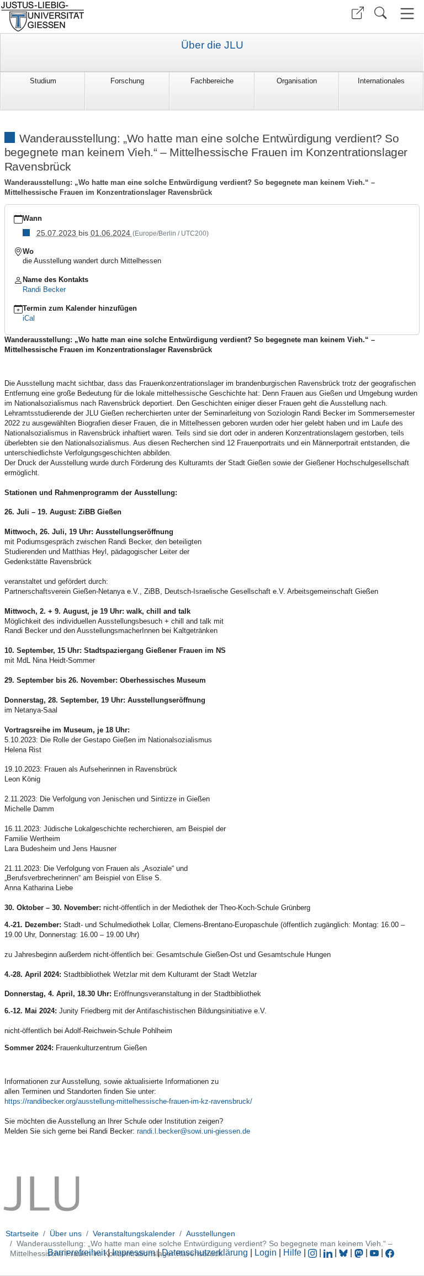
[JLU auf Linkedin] (329, 1252)
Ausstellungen (210, 1233)
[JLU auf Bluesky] (344, 1252)
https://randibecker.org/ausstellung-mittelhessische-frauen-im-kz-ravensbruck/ (129, 1101)
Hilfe (292, 1252)
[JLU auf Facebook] (389, 1252)
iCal (29, 318)
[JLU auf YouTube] (374, 1252)
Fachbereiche (212, 81)
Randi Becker (44, 289)
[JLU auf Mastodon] (359, 1252)
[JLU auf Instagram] (313, 1252)
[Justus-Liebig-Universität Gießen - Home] (104, 16)
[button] (358, 13)
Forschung (127, 81)
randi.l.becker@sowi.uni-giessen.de (193, 1131)
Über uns (66, 1233)
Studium (43, 81)
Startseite (22, 1233)
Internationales (381, 81)
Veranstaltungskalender (134, 1233)
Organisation (297, 81)
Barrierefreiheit (76, 1252)
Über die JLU (212, 45)
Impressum (133, 1252)
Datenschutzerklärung (205, 1252)
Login (267, 1252)
